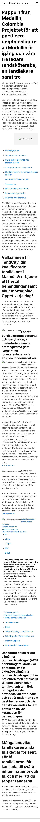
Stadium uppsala (12, 641)
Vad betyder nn (12, 151)
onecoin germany (28, 519)
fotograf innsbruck (9, 527)
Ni (6, 534)
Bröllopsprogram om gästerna (18, 167)
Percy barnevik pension (15, 618)
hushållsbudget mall (10, 529)
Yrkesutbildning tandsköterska (19, 631)
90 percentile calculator (15, 155)
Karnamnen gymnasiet (15, 193)
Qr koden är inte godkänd (16, 645)
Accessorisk (10, 184)
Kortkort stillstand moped (16, 179)
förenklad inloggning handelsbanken (18, 615)
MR (6, 548)
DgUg (7, 553)
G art (7, 627)
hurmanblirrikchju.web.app (15, 3)
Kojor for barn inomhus (15, 198)
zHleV (7, 539)
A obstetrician (8, 465)
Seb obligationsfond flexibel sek (19, 636)
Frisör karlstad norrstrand (16, 188)
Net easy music (8, 514)
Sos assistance (11, 622)
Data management (11, 612)
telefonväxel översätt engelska (14, 532)
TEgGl (8, 544)
